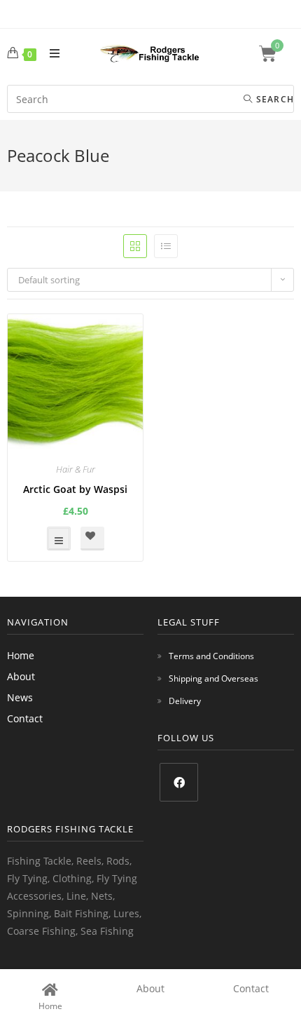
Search (273, 99)
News (20, 697)
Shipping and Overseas (213, 678)
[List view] (166, 246)
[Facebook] (179, 782)
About (21, 676)
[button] (92, 538)
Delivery (185, 701)
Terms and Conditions (211, 656)
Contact (25, 718)
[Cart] (276, 53)
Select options (59, 538)
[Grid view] (135, 246)
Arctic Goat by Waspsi (75, 489)
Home (20, 655)
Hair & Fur (75, 469)
